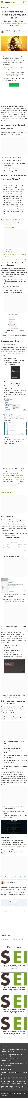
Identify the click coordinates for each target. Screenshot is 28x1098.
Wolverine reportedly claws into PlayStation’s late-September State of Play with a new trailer (13, 1082)
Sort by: (15, 939)
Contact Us (4, 1095)
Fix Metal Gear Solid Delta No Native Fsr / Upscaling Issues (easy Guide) (12, 1055)
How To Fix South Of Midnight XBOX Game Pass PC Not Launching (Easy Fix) (13, 1078)
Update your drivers (10, 227)
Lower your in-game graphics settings (15, 259)
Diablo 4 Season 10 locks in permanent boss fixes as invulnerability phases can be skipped (13, 1087)
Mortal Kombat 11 (20, 877)
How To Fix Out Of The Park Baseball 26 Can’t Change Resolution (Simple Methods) (14, 989)
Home (2, 7)
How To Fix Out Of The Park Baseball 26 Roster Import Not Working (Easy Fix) (14, 1033)
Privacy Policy (11, 1093)
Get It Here (14, 85)
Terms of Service (21, 1093)
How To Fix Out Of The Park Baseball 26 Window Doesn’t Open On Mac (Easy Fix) (14, 967)
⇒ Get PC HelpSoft (7, 492)
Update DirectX (8, 249)
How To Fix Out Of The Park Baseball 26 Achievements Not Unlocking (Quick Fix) (14, 1011)
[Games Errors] (10, 2)
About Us (3, 1093)
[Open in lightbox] (14, 321)
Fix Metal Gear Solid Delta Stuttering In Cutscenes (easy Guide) (11, 1059)
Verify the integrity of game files (13, 252)
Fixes (6, 7)
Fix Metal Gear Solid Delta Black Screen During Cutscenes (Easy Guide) (13, 1050)
